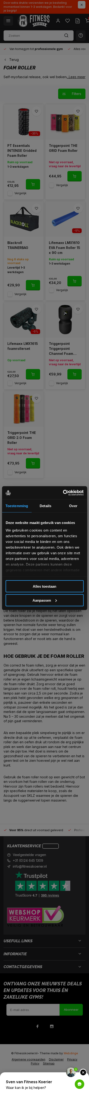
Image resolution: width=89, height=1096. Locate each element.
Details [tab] (45, 506)
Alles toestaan (44, 586)
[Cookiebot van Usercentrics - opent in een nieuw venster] (63, 493)
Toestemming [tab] (16, 506)
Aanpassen (42, 600)
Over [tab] (73, 506)
